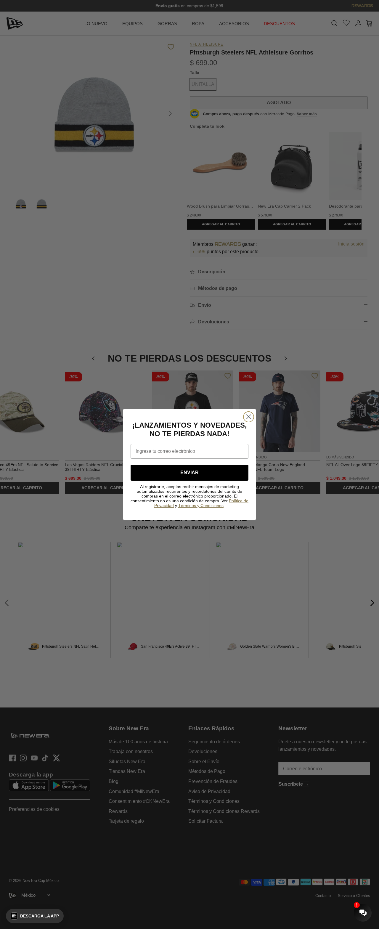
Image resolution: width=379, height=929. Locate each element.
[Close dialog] (248, 417)
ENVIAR (189, 472)
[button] (35, 916)
